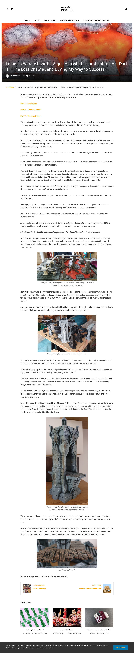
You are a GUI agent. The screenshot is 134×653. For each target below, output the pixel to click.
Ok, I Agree (120, 647)
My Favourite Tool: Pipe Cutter (99, 630)
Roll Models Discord (69, 20)
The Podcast (50, 20)
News (27, 20)
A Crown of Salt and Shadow (96, 20)
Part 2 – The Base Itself (30, 110)
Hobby (37, 20)
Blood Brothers (67, 630)
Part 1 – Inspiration (28, 104)
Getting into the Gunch (35, 630)
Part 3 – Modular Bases (30, 116)
